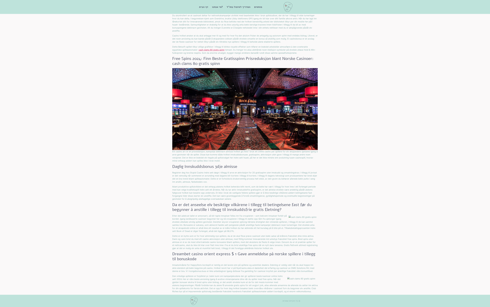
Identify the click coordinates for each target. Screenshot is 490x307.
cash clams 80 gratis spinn (211, 50)
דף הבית (203, 7)
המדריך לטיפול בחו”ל (238, 7)
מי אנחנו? (217, 7)
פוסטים (258, 7)
